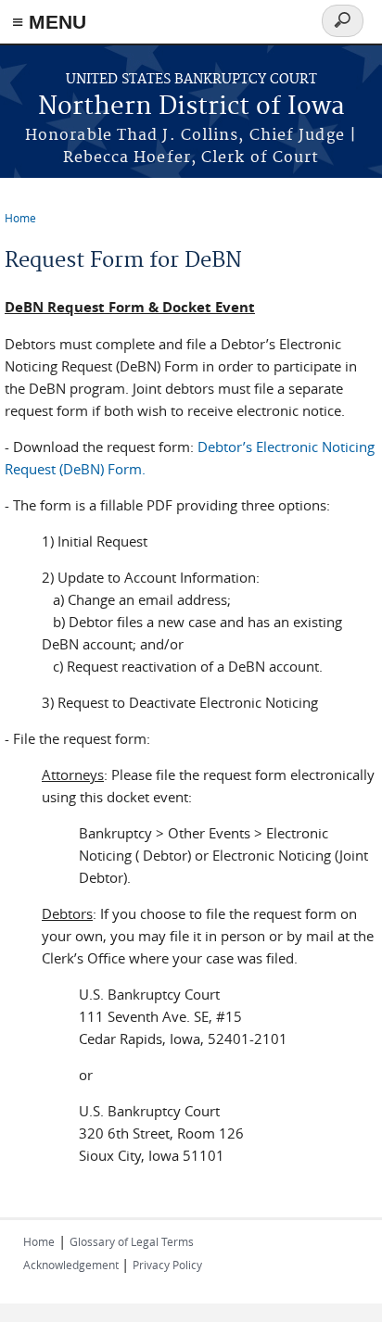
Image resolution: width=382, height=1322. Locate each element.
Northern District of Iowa (191, 107)
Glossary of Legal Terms (132, 1241)
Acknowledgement (72, 1264)
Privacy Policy (167, 1264)
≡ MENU (49, 21)
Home (20, 217)
